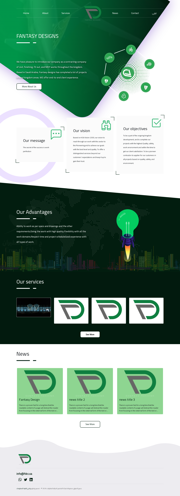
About (45, 13)
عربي (154, 13)
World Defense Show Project (31, 307)
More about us (29, 86)
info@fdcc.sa (24, 473)
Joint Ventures (99, 307)
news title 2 (77, 400)
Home (26, 13)
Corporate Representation (67, 307)
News (115, 13)
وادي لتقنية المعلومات (23, 488)
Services (66, 13)
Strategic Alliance (138, 307)
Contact (135, 13)
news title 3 (127, 400)
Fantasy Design (29, 400)
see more (90, 334)
